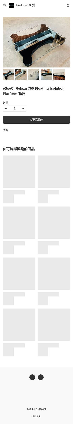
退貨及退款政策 (39, 409)
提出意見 (36, 416)
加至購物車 (36, 119)
